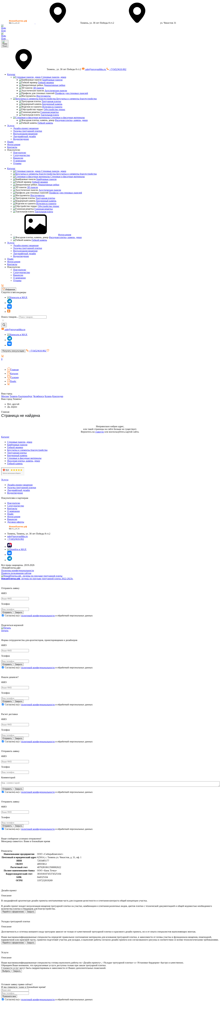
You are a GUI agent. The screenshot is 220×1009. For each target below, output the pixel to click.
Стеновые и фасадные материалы (67, 117)
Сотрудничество (21, 155)
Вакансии (18, 158)
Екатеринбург (25, 396)
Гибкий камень (45, 123)
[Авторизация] (3, 363)
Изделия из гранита (52, 106)
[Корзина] (2, 286)
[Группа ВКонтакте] (9, 308)
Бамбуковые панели (52, 79)
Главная (14, 369)
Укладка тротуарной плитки (27, 131)
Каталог (11, 74)
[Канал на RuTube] (9, 546)
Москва (5, 396)
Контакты (12, 147)
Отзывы (17, 163)
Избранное (10, 289)
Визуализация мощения (25, 133)
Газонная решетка (49, 112)
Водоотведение (21, 139)
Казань (48, 396)
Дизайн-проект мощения (25, 128)
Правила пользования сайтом (16, 573)
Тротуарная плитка (51, 101)
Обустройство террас (54, 109)
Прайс (10, 142)
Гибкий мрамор (46, 82)
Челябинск (38, 396)
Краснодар (57, 396)
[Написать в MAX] (17, 297)
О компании (19, 160)
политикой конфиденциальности (38, 615)
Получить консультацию (13, 351)
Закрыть (30, 912)
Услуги (10, 125)
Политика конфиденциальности (17, 570)
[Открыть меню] (4, 44)
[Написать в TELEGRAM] (3, 38)
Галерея (15, 377)
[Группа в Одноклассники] (8, 311)
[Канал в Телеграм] (9, 303)
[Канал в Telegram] (9, 340)
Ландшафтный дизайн (24, 136)
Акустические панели (56, 90)
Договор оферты (15, 522)
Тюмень (14, 396)
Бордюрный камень (52, 104)
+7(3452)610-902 (117, 69)
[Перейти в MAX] (16, 549)
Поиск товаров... (9, 317)
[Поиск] (4, 325)
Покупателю (19, 152)
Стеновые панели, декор (53, 77)
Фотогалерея (13, 144)
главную (99, 432)
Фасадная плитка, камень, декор (71, 120)
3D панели (38, 88)
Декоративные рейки (54, 85)
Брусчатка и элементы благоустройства (76, 98)
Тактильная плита (50, 115)
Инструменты (43, 96)
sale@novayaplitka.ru (95, 69)
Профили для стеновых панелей (71, 93)
